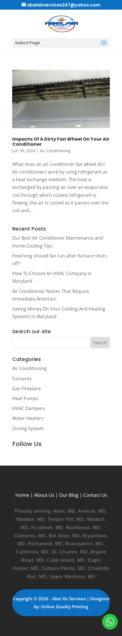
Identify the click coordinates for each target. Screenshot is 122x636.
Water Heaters (27, 418)
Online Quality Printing (64, 606)
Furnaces (22, 378)
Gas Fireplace (26, 388)
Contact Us (95, 495)
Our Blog (68, 495)
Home (22, 495)
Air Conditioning (55, 150)
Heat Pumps (25, 398)
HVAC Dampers (28, 408)
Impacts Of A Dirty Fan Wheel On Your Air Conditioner (61, 141)
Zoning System (28, 428)
